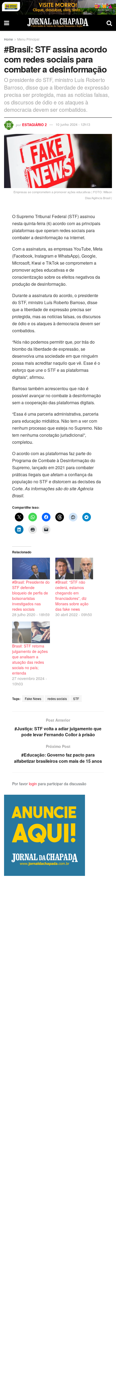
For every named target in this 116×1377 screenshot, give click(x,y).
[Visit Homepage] (58, 22)
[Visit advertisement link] (58, 7)
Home (8, 39)
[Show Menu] (6, 23)
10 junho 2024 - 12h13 (73, 124)
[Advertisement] (58, 1126)
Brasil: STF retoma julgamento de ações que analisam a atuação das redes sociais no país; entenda (30, 659)
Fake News (33, 698)
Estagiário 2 (34, 124)
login (33, 783)
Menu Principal (28, 39)
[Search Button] (109, 23)
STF (76, 698)
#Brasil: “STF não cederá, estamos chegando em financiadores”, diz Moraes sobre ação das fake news (71, 595)
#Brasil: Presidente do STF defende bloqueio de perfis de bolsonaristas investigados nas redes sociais (31, 595)
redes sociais (57, 698)
